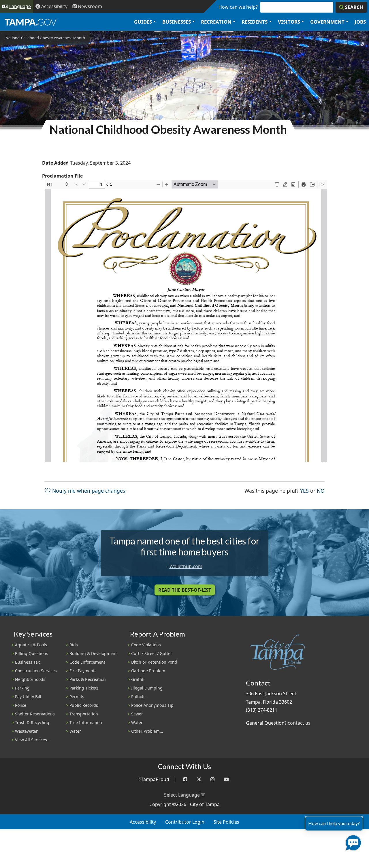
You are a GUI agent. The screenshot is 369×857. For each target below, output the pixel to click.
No (321, 490)
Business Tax (27, 662)
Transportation (83, 714)
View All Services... (32, 739)
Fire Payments (83, 670)
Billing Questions (31, 653)
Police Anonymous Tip (152, 705)
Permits (76, 696)
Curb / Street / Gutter (151, 653)
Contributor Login (184, 822)
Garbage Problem (148, 670)
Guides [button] (143, 21)
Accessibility (143, 822)
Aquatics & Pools (31, 644)
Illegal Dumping (147, 688)
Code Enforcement (87, 662)
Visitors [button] (289, 21)
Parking (22, 688)
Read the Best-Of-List (184, 590)
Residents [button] (255, 21)
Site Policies (226, 822)
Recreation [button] (216, 21)
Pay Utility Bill (28, 696)
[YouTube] (226, 779)
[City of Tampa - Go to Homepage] (31, 21)
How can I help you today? (334, 823)
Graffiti (137, 679)
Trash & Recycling (32, 722)
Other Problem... (147, 731)
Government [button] (327, 21)
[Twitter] (199, 779)
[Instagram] (212, 779)
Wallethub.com (186, 566)
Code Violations (146, 644)
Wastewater (26, 731)
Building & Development (93, 653)
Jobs (360, 21)
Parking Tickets (84, 688)
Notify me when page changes (88, 490)
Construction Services (36, 670)
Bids (73, 644)
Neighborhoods (30, 679)
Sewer (137, 714)
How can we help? (238, 7)
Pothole (138, 696)
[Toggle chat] (352, 841)
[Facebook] (185, 779)
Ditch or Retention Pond (154, 662)
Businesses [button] (176, 21)
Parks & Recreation (87, 679)
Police (20, 705)
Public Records (83, 705)
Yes (304, 490)
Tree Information (85, 722)
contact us (299, 723)
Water (75, 731)
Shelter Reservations (35, 714)
